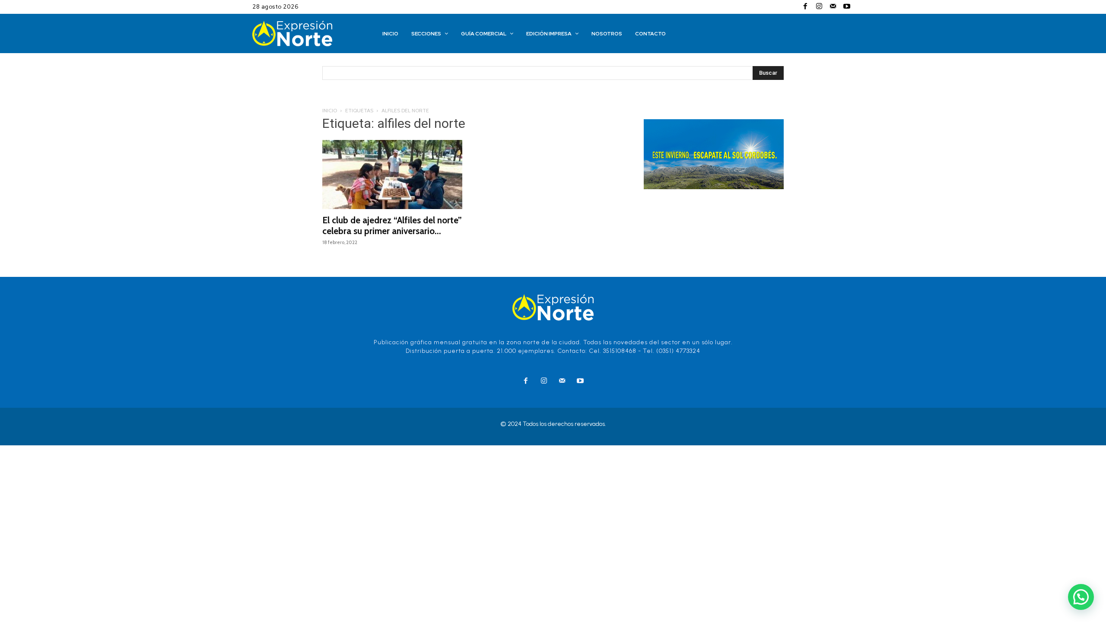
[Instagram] (819, 7)
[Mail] (833, 7)
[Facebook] (805, 7)
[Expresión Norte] (305, 33)
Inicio (329, 110)
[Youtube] (847, 7)
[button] (1081, 597)
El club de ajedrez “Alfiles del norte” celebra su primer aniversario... (392, 225)
